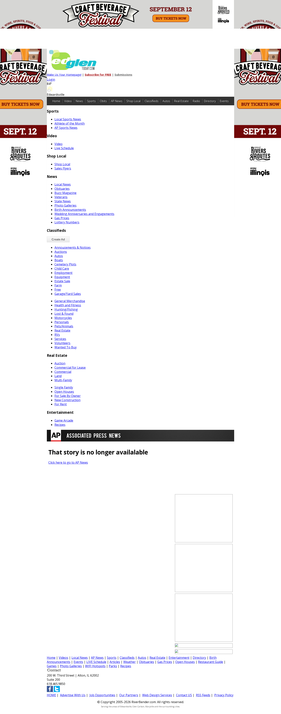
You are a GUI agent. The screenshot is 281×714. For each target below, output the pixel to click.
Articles (115, 662)
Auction (59, 363)
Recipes (59, 425)
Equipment (62, 277)
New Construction (67, 400)
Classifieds (151, 101)
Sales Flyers (62, 168)
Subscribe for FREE (98, 74)
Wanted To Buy (65, 347)
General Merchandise (69, 301)
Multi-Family (63, 380)
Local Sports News (67, 119)
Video (68, 101)
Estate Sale (62, 281)
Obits (103, 101)
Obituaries (62, 189)
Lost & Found (63, 314)
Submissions (123, 74)
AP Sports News (65, 128)
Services (60, 339)
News (79, 101)
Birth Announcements (70, 210)
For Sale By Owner (67, 396)
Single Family (63, 387)
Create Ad (58, 239)
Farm (58, 285)
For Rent (60, 404)
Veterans (60, 197)
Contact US (184, 695)
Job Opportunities (102, 695)
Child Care (61, 268)
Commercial (62, 372)
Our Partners (128, 695)
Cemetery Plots (65, 264)
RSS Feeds (203, 695)
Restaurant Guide (210, 662)
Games (52, 666)
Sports (91, 101)
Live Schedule (64, 148)
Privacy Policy (223, 695)
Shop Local (133, 101)
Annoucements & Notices (72, 247)
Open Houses (64, 391)
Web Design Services (157, 695)
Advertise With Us (72, 695)
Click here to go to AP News (68, 462)
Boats (58, 260)
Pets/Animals (63, 326)
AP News (116, 101)
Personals (61, 322)
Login (51, 79)
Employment (63, 273)
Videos (63, 658)
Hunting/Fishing (66, 309)
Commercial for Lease (70, 367)
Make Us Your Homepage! (64, 74)
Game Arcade (63, 420)
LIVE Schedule (96, 662)
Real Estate (181, 101)
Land (58, 376)
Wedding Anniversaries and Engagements (84, 214)
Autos (166, 101)
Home (56, 101)
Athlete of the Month (69, 123)
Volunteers (62, 343)
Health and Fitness (67, 305)
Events (224, 101)
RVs (57, 335)
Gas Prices (61, 218)
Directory (210, 101)
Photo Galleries (65, 205)
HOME (51, 695)
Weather (129, 662)
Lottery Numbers (66, 222)
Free (57, 289)
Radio (196, 101)
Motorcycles (63, 318)
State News (62, 201)
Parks (113, 666)
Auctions (60, 252)
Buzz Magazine (65, 193)
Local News (62, 184)
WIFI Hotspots (95, 666)
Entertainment (179, 658)
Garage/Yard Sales (67, 294)
